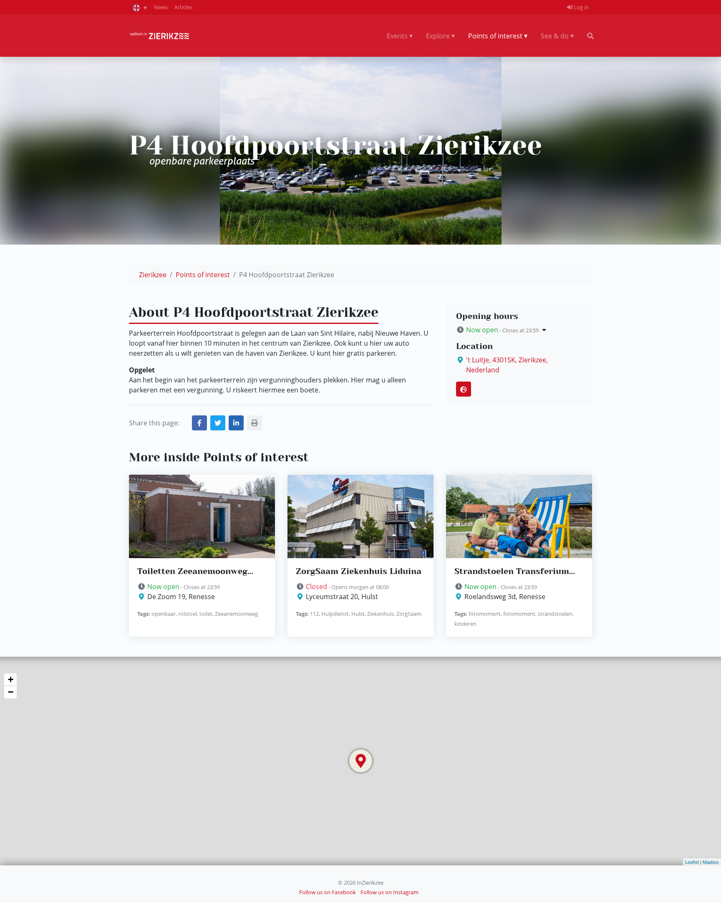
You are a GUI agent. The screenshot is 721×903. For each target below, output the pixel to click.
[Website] (463, 389)
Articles (183, 7)
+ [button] (10, 679)
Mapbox (711, 861)
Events (397, 35)
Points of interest (495, 35)
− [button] (10, 692)
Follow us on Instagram (389, 892)
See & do (555, 35)
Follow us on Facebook (327, 892)
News (161, 7)
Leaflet (692, 861)
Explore (438, 35)
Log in (580, 7)
